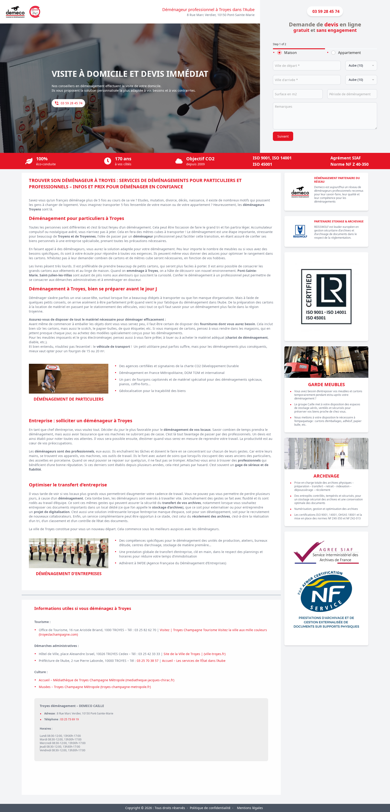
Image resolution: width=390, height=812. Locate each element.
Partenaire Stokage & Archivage (339, 221)
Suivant (283, 136)
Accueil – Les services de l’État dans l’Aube (193, 660)
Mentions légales (250, 808)
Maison (290, 52)
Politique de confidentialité (210, 808)
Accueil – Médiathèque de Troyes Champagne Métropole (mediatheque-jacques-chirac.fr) (106, 680)
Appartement (349, 52)
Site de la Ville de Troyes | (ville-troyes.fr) (194, 654)
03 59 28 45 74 (71, 103)
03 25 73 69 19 (69, 719)
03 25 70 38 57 (147, 660)
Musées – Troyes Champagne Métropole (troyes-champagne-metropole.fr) (95, 687)
